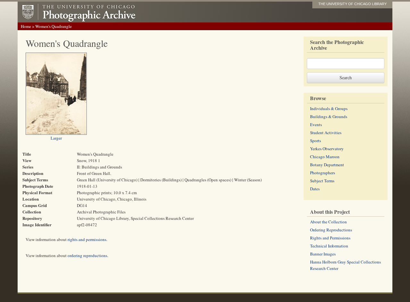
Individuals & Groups (329, 108)
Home (26, 26)
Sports (315, 140)
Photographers (322, 173)
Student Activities (325, 132)
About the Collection (328, 222)
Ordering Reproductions (331, 230)
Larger (56, 138)
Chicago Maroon (325, 157)
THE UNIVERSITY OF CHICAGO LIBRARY (352, 4)
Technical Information (329, 246)
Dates (315, 189)
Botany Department (327, 165)
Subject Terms (322, 181)
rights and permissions (87, 239)
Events (316, 124)
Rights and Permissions (330, 238)
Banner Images (323, 254)
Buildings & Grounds (328, 116)
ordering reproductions (87, 255)
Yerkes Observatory (327, 148)
